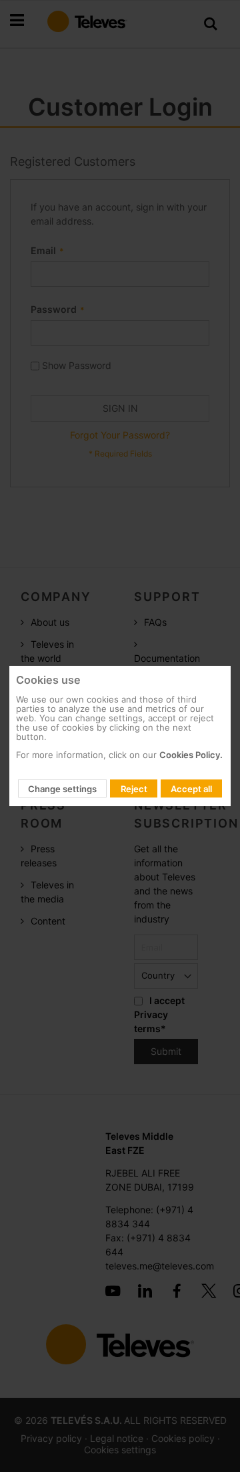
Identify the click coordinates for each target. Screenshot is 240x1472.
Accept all (191, 788)
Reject (134, 788)
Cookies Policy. (191, 754)
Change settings (62, 788)
